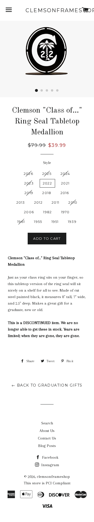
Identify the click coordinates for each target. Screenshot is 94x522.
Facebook (49, 457)
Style (47, 162)
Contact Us (47, 438)
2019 (29, 193)
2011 (55, 202)
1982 (47, 212)
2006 (29, 212)
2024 (65, 173)
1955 (38, 221)
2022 (47, 183)
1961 (21, 221)
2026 (28, 173)
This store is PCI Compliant (47, 483)
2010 (72, 202)
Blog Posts (47, 445)
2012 (38, 202)
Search (47, 423)
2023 (29, 183)
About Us (47, 430)
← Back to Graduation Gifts (46, 385)
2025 (46, 173)
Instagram (49, 465)
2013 (20, 202)
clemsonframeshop (47, 10)
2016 (65, 193)
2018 (46, 193)
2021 (65, 183)
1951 (55, 221)
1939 (72, 221)
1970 (65, 212)
